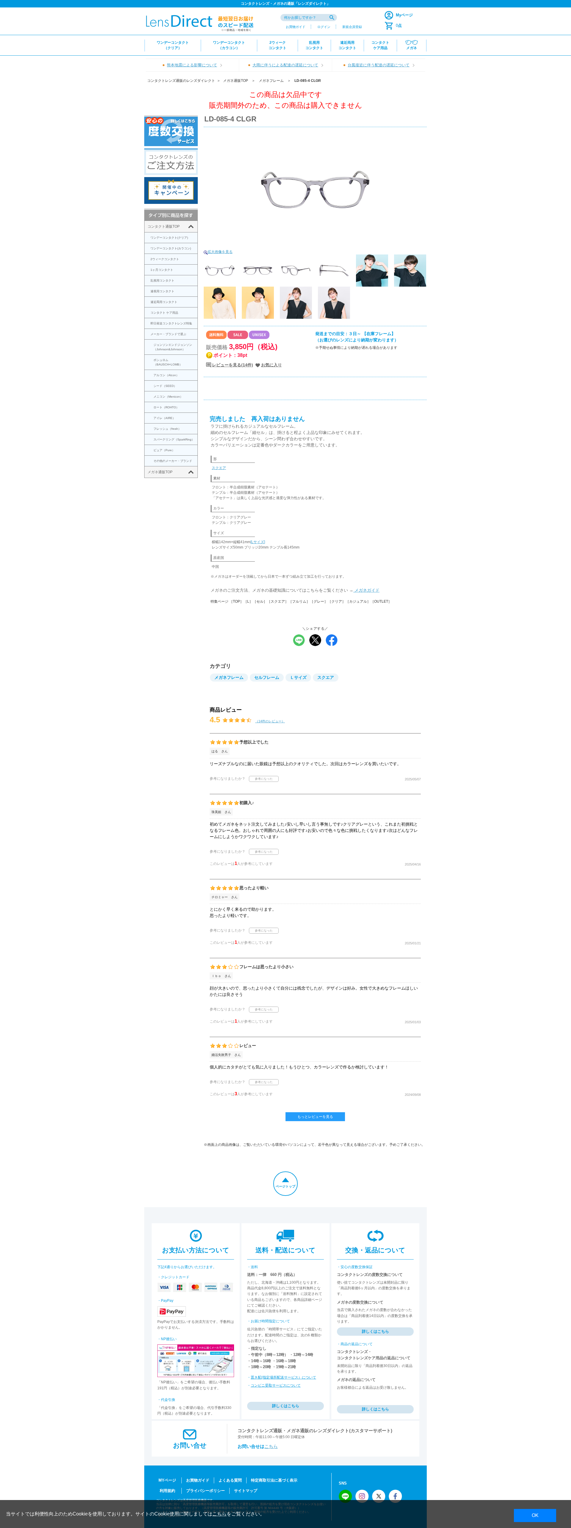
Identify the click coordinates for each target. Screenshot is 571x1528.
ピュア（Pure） (164, 450)
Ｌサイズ (298, 677)
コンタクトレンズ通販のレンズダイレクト (181, 81)
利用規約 (167, 1490)
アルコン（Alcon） (166, 375)
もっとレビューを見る (315, 1117)
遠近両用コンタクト (163, 302)
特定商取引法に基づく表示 (274, 1480)
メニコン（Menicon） (168, 396)
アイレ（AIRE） (164, 418)
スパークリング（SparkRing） (173, 439)
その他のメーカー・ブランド (172, 461)
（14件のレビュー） (270, 721)
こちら (271, 1446)
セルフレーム (266, 677)
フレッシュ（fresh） (167, 428)
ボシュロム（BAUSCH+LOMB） (167, 362)
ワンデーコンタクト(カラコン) (170, 248)
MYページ (167, 1480)
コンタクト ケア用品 (164, 312)
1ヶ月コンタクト (161, 269)
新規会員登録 (352, 27)
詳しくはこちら (285, 1406)
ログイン (323, 27)
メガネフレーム (271, 81)
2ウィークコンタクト (164, 259)
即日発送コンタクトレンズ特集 (171, 323)
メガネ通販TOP (235, 81)
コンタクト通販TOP (164, 226)
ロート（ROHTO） (166, 407)
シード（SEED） (165, 386)
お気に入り (271, 365)
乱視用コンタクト (162, 280)
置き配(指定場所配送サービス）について (283, 1377)
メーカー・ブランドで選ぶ (168, 334)
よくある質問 (230, 1480)
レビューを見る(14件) (232, 365)
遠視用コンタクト (162, 291)
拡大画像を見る (220, 252)
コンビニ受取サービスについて (276, 1385)
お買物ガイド (295, 27)
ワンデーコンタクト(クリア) (169, 237)
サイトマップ (245, 1490)
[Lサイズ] (257, 542)
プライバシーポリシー (205, 1490)
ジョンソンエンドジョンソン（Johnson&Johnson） (172, 347)
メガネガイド (366, 590)
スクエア (219, 468)
